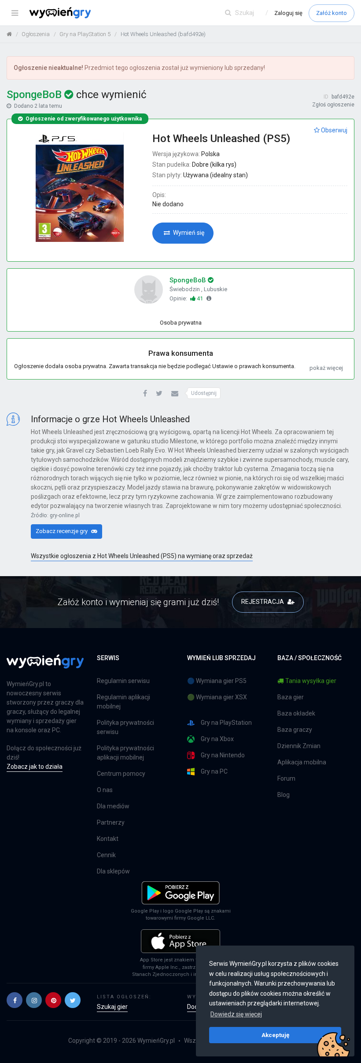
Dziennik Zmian (298, 745)
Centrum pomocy (121, 773)
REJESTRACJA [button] (263, 601)
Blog (283, 794)
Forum (286, 778)
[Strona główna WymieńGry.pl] (9, 34)
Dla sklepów (113, 871)
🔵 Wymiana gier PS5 (217, 680)
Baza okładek (296, 713)
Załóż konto (331, 13)
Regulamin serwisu (123, 680)
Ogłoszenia (36, 34)
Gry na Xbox (217, 738)
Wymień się (188, 232)
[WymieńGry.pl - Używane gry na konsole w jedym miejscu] (45, 666)
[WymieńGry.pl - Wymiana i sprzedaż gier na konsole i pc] (60, 11)
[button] (145, 394)
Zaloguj (288, 13)
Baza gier (290, 697)
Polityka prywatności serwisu (125, 727)
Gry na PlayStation (226, 722)
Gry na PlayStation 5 (85, 34)
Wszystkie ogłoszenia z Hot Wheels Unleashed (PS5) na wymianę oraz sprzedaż (142, 555)
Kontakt (107, 838)
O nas (105, 789)
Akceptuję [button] (275, 1034)
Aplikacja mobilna (301, 762)
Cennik (106, 854)
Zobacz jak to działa (35, 766)
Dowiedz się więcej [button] (236, 1014)
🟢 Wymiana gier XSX (217, 697)
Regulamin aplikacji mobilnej (123, 702)
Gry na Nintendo (223, 755)
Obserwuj (333, 130)
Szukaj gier (112, 1006)
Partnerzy (111, 822)
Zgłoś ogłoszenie (333, 105)
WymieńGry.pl (156, 1040)
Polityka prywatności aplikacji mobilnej (125, 753)
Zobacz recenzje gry (62, 531)
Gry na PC (214, 771)
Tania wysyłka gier (310, 680)
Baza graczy (294, 729)
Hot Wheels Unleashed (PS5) (221, 138)
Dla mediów (113, 806)
